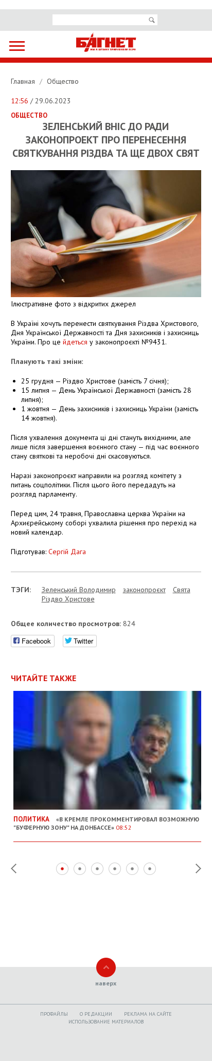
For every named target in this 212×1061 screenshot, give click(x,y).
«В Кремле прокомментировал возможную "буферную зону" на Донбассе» (106, 823)
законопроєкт (144, 589)
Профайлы (54, 1014)
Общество (63, 81)
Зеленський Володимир (79, 589)
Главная (24, 81)
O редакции (96, 1014)
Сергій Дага (67, 551)
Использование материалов (106, 1021)
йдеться (75, 341)
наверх (105, 983)
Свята (181, 589)
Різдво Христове (68, 598)
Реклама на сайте (148, 1014)
